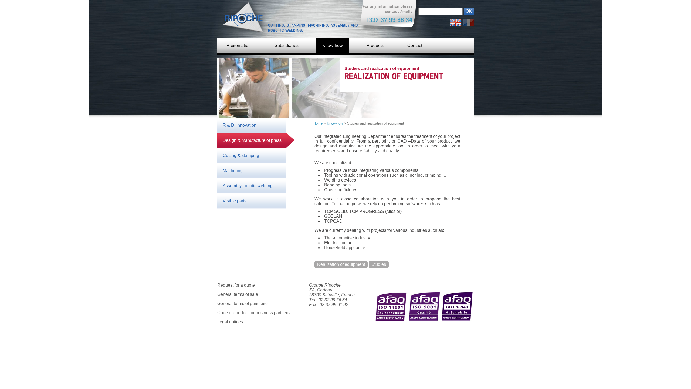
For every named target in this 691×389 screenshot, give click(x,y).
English (455, 21)
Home (318, 123)
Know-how (332, 45)
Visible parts (234, 201)
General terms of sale (237, 294)
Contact (414, 45)
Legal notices (230, 322)
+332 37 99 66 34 (388, 20)
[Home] (241, 19)
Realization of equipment (341, 264)
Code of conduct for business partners (253, 312)
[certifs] (424, 329)
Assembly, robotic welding (248, 185)
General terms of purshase (242, 303)
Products (375, 45)
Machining (233, 170)
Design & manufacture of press (252, 140)
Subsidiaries (287, 45)
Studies (378, 264)
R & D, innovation (239, 125)
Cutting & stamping (241, 155)
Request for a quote (236, 285)
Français (468, 21)
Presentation (238, 45)
